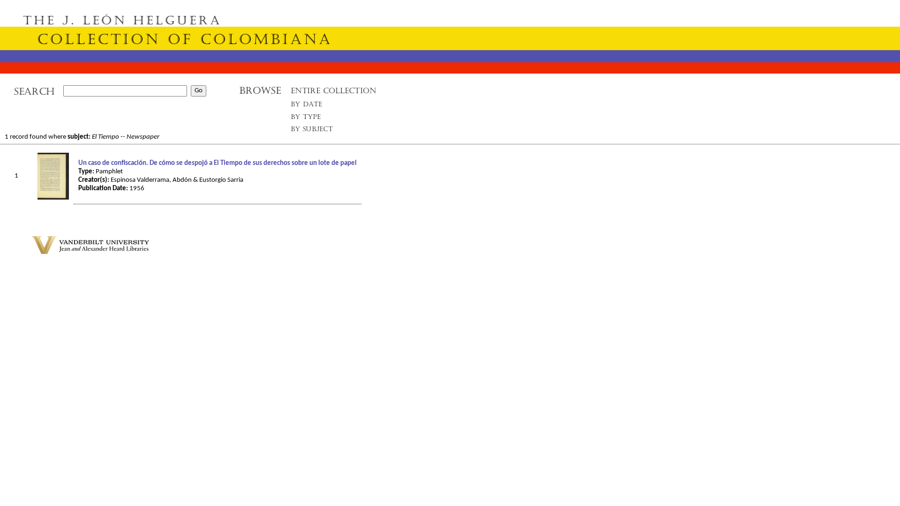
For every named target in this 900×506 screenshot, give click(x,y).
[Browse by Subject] (312, 130)
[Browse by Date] (309, 106)
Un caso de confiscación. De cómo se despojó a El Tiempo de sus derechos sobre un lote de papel (217, 163)
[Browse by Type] (306, 118)
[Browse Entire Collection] (333, 93)
